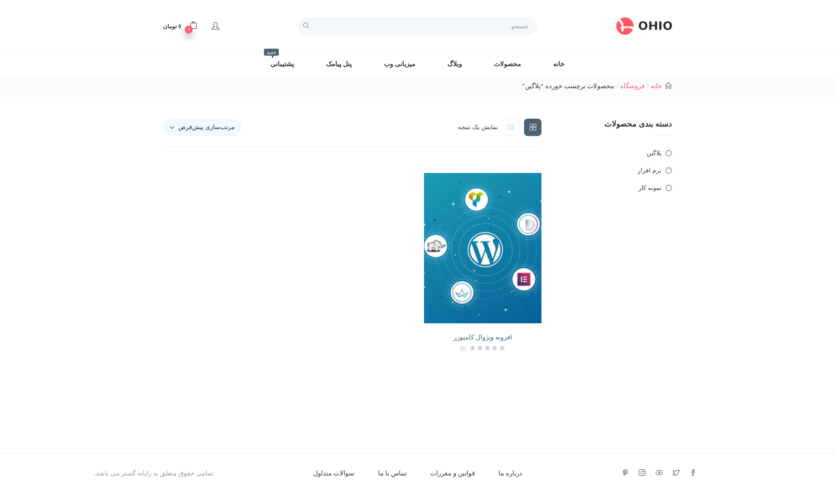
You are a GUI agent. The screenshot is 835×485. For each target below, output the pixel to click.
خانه (558, 63)
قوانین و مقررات (452, 473)
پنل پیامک (339, 63)
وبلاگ (455, 63)
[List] (511, 127)
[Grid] (532, 127)
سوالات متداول (333, 473)
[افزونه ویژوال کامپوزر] (482, 248)
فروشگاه (632, 86)
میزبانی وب (399, 63)
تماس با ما (392, 473)
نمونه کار (649, 188)
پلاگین (654, 153)
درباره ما (510, 473)
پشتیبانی (280, 60)
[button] (180, 26)
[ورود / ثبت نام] (215, 26)
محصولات (507, 63)
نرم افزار (649, 170)
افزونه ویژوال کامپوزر (483, 337)
